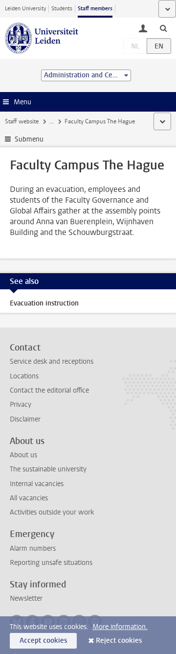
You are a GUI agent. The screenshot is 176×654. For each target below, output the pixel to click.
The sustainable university (48, 469)
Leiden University (25, 8)
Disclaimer (25, 419)
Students (61, 8)
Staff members (95, 8)
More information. (120, 626)
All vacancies (29, 498)
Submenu (29, 139)
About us (23, 455)
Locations (24, 376)
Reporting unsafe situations (51, 562)
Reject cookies (119, 640)
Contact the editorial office (49, 390)
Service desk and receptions (51, 361)
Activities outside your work (52, 512)
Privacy (20, 404)
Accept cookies (43, 640)
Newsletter (26, 598)
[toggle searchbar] (163, 28)
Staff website (22, 121)
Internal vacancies (37, 484)
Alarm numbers (33, 548)
